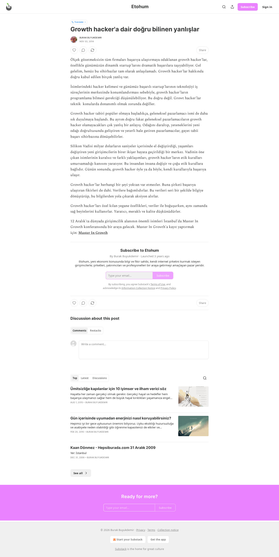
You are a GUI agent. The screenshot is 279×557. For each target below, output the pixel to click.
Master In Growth (93, 233)
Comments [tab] (79, 330)
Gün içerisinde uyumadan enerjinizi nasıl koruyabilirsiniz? (120, 418)
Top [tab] (75, 378)
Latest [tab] (85, 378)
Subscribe (248, 7)
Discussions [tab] (99, 378)
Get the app (158, 539)
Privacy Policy (168, 288)
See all (78, 473)
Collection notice (168, 530)
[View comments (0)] (83, 50)
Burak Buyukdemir (91, 37)
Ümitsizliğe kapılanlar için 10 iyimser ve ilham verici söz (118, 389)
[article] (139, 398)
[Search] (224, 7)
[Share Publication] (232, 7)
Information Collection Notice (138, 288)
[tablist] (86, 330)
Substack (120, 549)
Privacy (140, 530)
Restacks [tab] (95, 330)
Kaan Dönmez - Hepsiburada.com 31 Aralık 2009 (113, 447)
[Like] (74, 50)
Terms (151, 530)
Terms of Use (158, 284)
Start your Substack (130, 539)
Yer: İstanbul (78, 453)
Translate (78, 22)
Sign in (267, 7)
